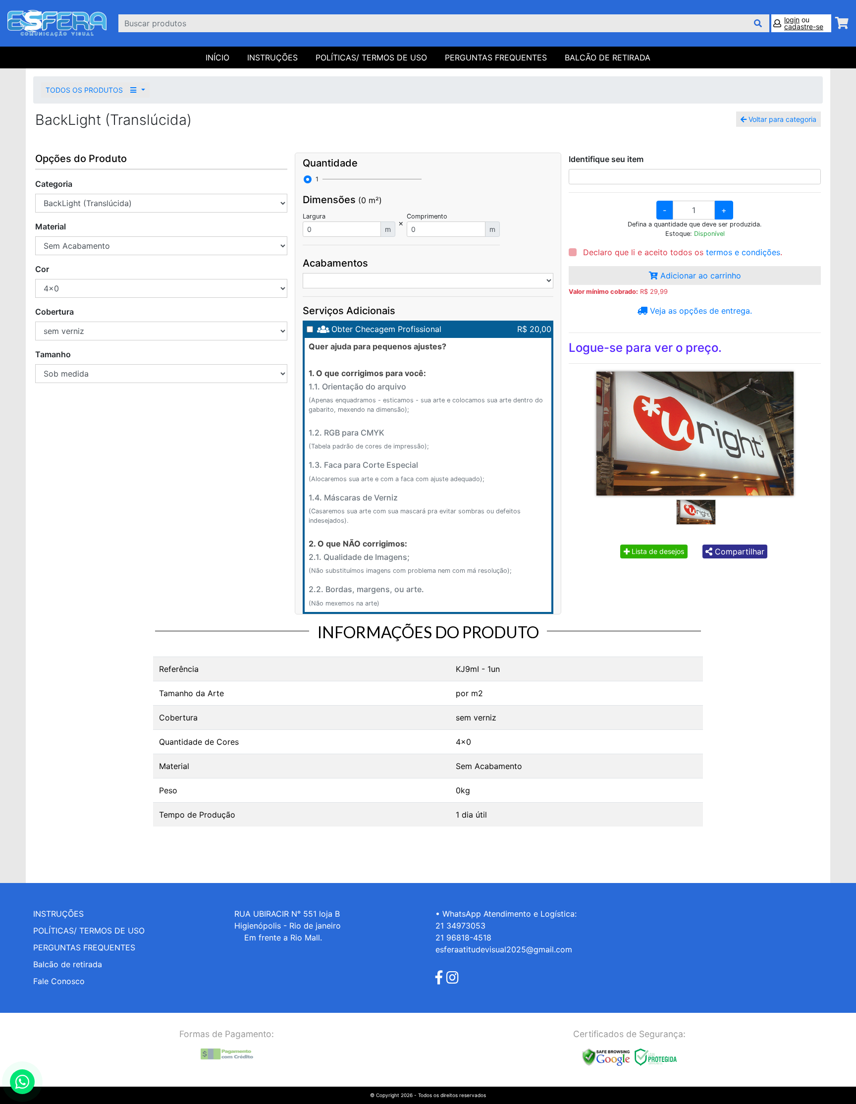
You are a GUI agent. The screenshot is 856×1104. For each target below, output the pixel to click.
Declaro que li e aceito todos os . (681, 252)
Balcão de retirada (67, 964)
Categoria (53, 184)
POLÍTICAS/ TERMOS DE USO (371, 57)
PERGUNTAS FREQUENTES (496, 57)
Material (50, 226)
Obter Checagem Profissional (386, 329)
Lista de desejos (657, 551)
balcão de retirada (607, 57)
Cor (42, 269)
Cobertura (54, 312)
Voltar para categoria (781, 119)
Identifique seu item (606, 159)
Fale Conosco (59, 981)
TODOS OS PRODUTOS (85, 90)
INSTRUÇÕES (272, 57)
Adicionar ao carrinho (699, 275)
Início (217, 57)
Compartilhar (738, 551)
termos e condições (743, 252)
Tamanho (53, 354)
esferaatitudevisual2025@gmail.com (503, 949)
